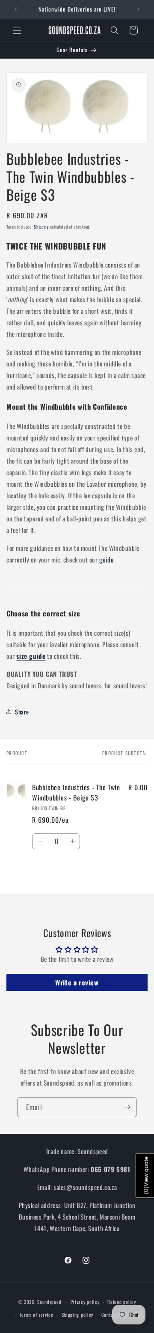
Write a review (76, 982)
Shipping (41, 226)
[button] (17, 30)
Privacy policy (85, 1301)
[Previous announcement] (15, 9)
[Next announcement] (138, 9)
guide (106, 559)
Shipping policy (78, 1314)
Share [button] (22, 711)
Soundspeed (49, 1301)
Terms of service (36, 1314)
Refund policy (121, 1301)
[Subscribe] (127, 1107)
